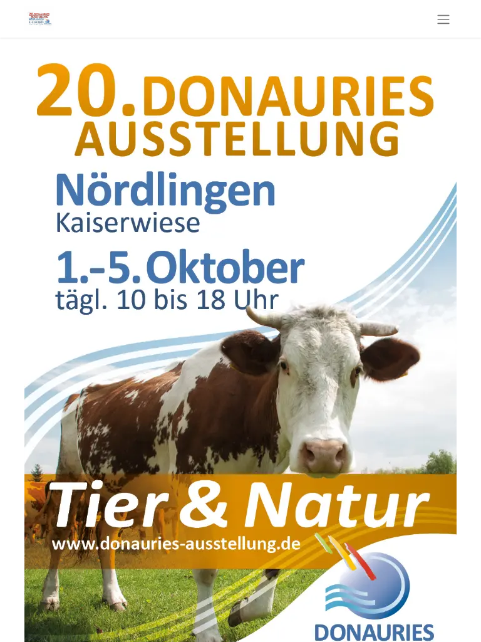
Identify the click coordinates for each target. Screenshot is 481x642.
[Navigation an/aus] (443, 19)
